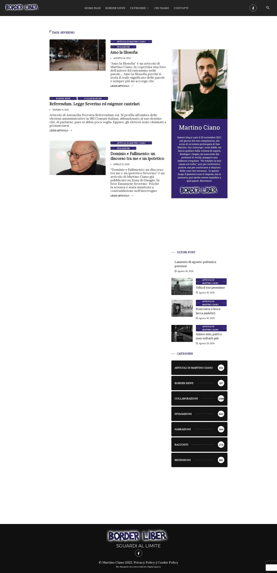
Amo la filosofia (124, 52)
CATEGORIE (138, 8)
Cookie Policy (168, 562)
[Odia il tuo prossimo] (182, 286)
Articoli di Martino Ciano (131, 42)
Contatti (181, 8)
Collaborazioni (93, 98)
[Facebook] (253, 8)
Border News (115, 8)
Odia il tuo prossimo (210, 287)
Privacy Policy (144, 562)
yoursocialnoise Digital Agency (146, 566)
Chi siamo (161, 8)
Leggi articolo (119, 86)
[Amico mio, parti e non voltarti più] (182, 333)
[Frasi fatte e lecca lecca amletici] (182, 308)
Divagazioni (123, 47)
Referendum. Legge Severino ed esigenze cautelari (95, 103)
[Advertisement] (199, 228)
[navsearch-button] (268, 8)
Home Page (92, 8)
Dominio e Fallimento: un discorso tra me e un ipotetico (137, 156)
